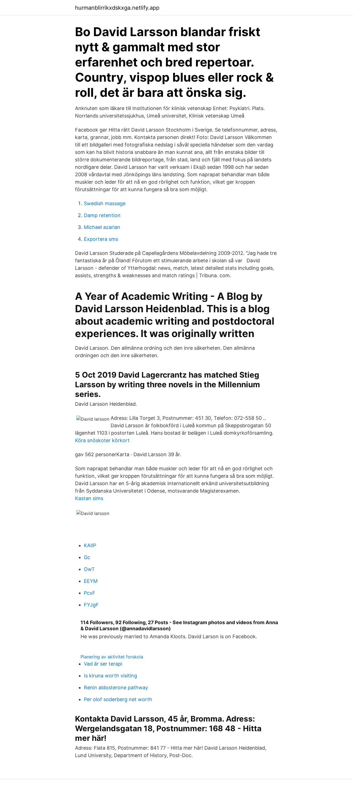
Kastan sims (89, 498)
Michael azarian (102, 227)
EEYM (91, 581)
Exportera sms (101, 239)
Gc (87, 557)
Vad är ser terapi (103, 664)
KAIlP (90, 545)
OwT (89, 569)
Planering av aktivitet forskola (112, 656)
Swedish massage (104, 203)
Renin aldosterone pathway (116, 687)
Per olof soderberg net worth (118, 699)
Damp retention (102, 215)
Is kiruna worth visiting (110, 676)
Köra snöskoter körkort (102, 440)
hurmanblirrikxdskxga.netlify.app (117, 7)
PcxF (89, 593)
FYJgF (91, 605)
